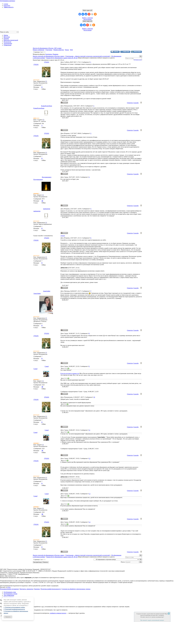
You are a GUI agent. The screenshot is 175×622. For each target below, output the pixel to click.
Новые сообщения (38, 50)
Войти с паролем (87, 18)
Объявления (7, 45)
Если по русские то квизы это (70, 373)
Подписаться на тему (138, 59)
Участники (48, 50)
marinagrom (46, 209)
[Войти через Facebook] (86, 14)
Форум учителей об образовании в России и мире (48, 56)
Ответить (130, 103)
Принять (7, 617)
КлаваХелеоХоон (46, 106)
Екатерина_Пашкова (51, 54)
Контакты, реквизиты (26, 589)
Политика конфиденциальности (51, 589)
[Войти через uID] (79, 14)
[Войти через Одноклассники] (95, 14)
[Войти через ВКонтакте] (82, 14)
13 (89, 493)
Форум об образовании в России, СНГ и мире (47, 48)
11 (89, 430)
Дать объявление (9, 595)
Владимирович (46, 177)
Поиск (67, 50)
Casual (47, 366)
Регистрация (87, 19)
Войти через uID (87, 10)
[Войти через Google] (92, 14)
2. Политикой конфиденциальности (14, 609)
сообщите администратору (58, 613)
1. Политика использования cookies (14, 607)
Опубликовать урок (10, 592)
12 (89, 458)
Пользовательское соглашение (9, 589)
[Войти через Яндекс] (89, 14)
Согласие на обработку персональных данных (76, 589)
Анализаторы (8, 43)
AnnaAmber (46, 291)
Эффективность (8, 7)
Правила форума (58, 50)
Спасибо (136, 103)
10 (94, 397)
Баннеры (37, 589)
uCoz (8, 587)
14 (89, 522)
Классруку (7, 5)
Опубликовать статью (10, 593)
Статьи (6, 4)
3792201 (46, 62)
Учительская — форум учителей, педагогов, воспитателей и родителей (87, 56)
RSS (71, 50)
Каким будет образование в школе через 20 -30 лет (62, 58)
